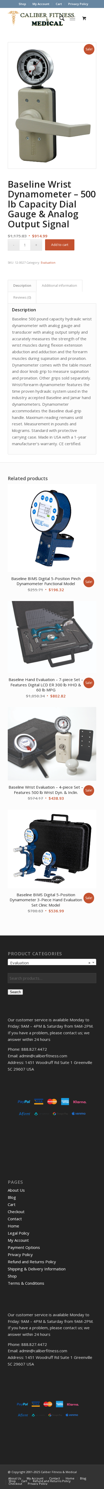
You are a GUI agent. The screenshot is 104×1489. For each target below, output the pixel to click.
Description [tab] (22, 285)
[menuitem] (22, 4)
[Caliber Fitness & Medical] (43, 18)
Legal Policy (18, 1233)
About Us (16, 1190)
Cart (59, 4)
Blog (12, 1197)
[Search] (59, 18)
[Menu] (72, 18)
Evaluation (48, 262)
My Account (41, 4)
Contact (15, 1218)
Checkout (16, 1211)
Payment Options (24, 1247)
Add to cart (59, 244)
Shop (22, 4)
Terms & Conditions (26, 1283)
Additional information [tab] (59, 285)
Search (15, 992)
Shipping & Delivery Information (37, 1268)
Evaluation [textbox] (50, 962)
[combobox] (52, 962)
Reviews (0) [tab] (22, 297)
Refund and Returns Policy (32, 1261)
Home (13, 1226)
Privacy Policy (78, 4)
